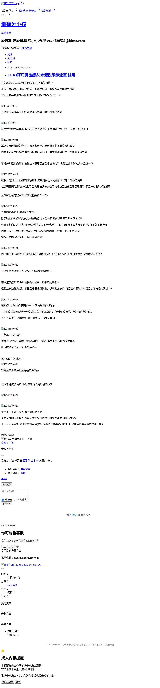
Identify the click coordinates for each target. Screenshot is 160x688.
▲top (4, 478)
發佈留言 (6, 503)
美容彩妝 (26, 469)
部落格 (11, 58)
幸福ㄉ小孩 (13, 24)
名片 (10, 62)
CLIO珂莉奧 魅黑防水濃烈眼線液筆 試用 (41, 75)
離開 (18, 682)
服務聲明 (110, 644)
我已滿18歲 (7, 682)
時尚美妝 (27, 48)
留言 (33, 460)
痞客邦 (26, 460)
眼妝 (23, 473)
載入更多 (6, 484)
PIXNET (56, 644)
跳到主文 (6, 33)
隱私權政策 (97, 644)
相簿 (10, 54)
